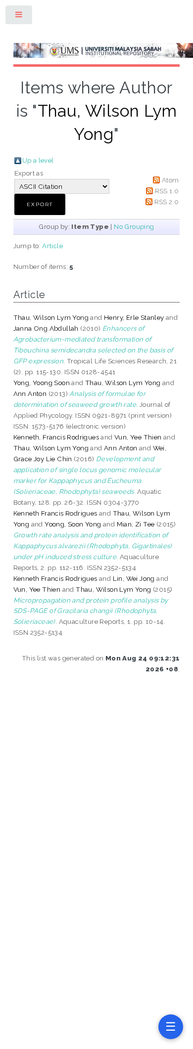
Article (52, 246)
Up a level (38, 160)
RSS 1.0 (167, 191)
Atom (170, 180)
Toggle (19, 16)
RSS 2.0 (166, 202)
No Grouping (134, 226)
